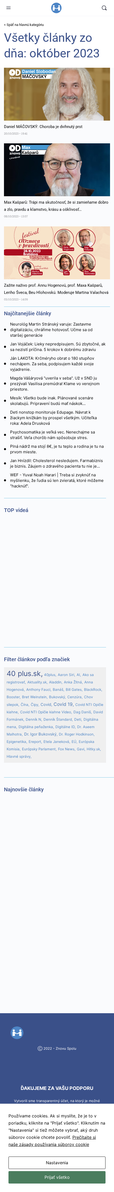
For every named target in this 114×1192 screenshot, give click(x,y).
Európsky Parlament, (39, 749)
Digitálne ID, (65, 727)
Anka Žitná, (73, 682)
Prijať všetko (57, 1177)
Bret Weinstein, (35, 697)
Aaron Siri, (66, 675)
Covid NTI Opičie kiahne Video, (46, 712)
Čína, (25, 704)
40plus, (50, 675)
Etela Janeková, (56, 741)
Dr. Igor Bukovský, (41, 734)
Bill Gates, (74, 689)
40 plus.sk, (25, 673)
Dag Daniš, (82, 712)
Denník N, (34, 719)
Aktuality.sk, (37, 682)
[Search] (104, 8)
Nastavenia (57, 1162)
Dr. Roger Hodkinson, (77, 734)
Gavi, (81, 749)
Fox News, (67, 749)
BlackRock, (93, 689)
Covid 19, (64, 704)
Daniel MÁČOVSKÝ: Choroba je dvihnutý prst (43, 126)
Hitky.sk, (94, 749)
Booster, (14, 697)
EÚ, (74, 741)
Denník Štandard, (58, 719)
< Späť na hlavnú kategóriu (24, 25)
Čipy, (35, 704)
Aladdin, (56, 682)
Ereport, (35, 741)
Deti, (78, 719)
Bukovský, (57, 697)
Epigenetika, (17, 741)
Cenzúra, (75, 697)
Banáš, (58, 689)
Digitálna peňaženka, (36, 727)
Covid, (46, 704)
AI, (79, 675)
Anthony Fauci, (38, 689)
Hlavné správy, (19, 756)
